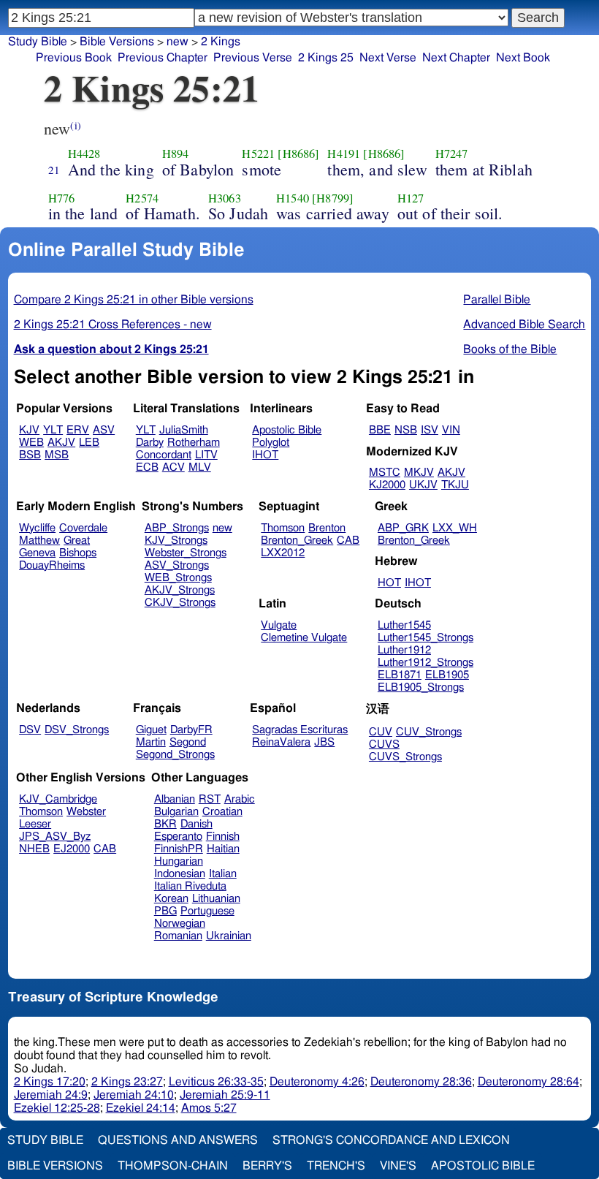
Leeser (35, 824)
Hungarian (178, 861)
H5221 (258, 153)
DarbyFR (191, 729)
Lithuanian (216, 898)
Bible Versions (117, 42)
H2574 (142, 198)
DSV (30, 729)
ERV (77, 430)
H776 (61, 198)
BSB (30, 455)
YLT (53, 430)
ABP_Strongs (177, 528)
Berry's (267, 1166)
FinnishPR (178, 849)
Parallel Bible (496, 300)
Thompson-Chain (173, 1166)
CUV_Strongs (429, 732)
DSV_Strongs (77, 729)
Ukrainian (228, 935)
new (177, 42)
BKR (165, 824)
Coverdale (83, 528)
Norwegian (179, 923)
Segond (187, 742)
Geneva (37, 552)
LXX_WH (454, 528)
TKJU (455, 484)
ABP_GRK (403, 528)
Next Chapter (456, 58)
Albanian (174, 799)
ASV (104, 430)
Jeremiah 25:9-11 (225, 1095)
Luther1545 (404, 625)
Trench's (336, 1166)
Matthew (39, 540)
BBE (380, 430)
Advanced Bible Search (524, 324)
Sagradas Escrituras (300, 729)
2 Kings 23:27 (127, 1082)
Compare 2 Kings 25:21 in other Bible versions (133, 300)
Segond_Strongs (175, 754)
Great (77, 540)
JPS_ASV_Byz (55, 836)
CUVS (384, 744)
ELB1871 (399, 675)
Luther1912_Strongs (425, 662)
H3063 (224, 198)
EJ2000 (71, 849)
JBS (324, 742)
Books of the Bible (510, 349)
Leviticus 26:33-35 (216, 1082)
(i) (75, 125)
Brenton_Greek (297, 540)
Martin (151, 742)
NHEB (34, 849)
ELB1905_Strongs (421, 687)
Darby (150, 442)
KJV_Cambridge (58, 799)
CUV (380, 732)
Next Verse (387, 58)
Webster (86, 811)
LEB (89, 442)
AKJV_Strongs (180, 590)
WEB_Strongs (178, 577)
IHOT (265, 455)
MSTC (384, 472)
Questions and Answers (178, 1140)
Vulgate (279, 625)
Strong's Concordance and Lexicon (391, 1140)
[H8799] (333, 198)
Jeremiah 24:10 (134, 1095)
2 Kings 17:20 (49, 1082)
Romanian (178, 935)
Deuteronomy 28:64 (528, 1082)
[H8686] (298, 153)
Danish (196, 824)
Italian (223, 873)
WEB (31, 442)
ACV (173, 467)
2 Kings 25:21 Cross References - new (113, 324)
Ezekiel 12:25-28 (57, 1108)
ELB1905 (447, 675)
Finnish (223, 836)
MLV (199, 467)
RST (210, 799)
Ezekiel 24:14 (140, 1108)
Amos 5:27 (209, 1108)
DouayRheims (52, 565)
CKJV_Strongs (180, 602)
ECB (147, 467)
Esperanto (178, 836)
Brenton (327, 528)
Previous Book (74, 58)
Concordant (163, 455)
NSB (405, 430)
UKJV (423, 484)
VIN (451, 430)
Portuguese (207, 911)
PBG (165, 911)
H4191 (343, 153)
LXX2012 (283, 552)
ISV (429, 430)
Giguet (151, 729)
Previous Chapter (162, 58)
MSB (57, 455)
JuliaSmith (183, 430)
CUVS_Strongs (405, 756)
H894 (175, 153)
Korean (171, 898)
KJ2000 (387, 484)
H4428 (84, 153)
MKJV (419, 472)
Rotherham (193, 442)
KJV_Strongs (176, 540)
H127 (410, 198)
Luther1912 (404, 650)
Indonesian (179, 873)
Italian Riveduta (190, 886)
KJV (29, 430)
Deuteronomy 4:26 (317, 1082)
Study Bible (37, 42)
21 (54, 169)
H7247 (451, 153)
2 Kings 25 (326, 58)
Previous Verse (252, 58)
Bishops (77, 552)
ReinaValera (281, 742)
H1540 (292, 198)
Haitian (223, 849)
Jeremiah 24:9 (51, 1095)
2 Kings (220, 42)
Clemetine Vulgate (304, 637)
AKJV (61, 442)
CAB (348, 540)
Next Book (523, 58)
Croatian (222, 811)
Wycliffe (37, 528)
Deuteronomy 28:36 (421, 1082)
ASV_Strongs (177, 565)
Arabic (239, 799)
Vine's (398, 1166)
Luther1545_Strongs (425, 637)
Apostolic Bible (483, 1166)
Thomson (283, 528)
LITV (206, 455)
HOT (389, 582)
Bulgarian (176, 811)
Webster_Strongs (185, 552)
